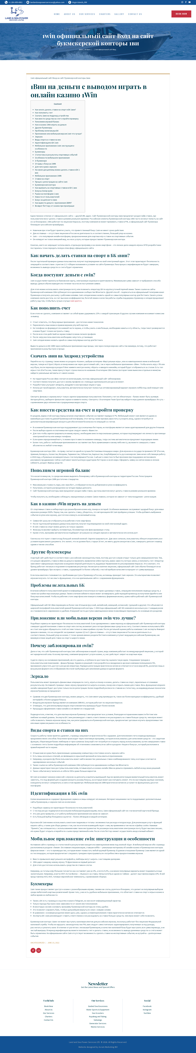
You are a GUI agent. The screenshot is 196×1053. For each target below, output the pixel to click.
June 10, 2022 (53, 942)
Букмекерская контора (45, 184)
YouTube (147, 1013)
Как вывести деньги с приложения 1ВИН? (53, 203)
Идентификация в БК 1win (46, 142)
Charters (48, 1016)
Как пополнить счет (44, 112)
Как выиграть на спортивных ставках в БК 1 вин (56, 187)
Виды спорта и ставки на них (48, 139)
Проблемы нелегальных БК (47, 130)
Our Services (48, 1013)
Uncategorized (38, 942)
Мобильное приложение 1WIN (48, 175)
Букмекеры (40, 151)
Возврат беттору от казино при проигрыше (54, 206)
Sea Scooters (98, 1013)
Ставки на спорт (42, 178)
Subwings (98, 1020)
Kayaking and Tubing (97, 1016)
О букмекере (41, 160)
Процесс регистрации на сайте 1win (51, 181)
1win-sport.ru (76, 301)
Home (81, 50)
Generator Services (97, 1023)
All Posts (87, 50)
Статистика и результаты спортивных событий (56, 154)
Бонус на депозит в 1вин (46, 200)
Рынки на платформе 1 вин (47, 194)
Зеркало (39, 136)
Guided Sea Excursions (98, 1006)
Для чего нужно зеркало (46, 166)
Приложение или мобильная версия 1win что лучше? (58, 133)
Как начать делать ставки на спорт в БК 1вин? (55, 109)
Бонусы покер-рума (43, 191)
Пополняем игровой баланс (47, 121)
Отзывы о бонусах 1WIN (45, 163)
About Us (49, 1009)
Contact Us (48, 1020)
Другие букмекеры (43, 127)
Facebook (147, 1006)
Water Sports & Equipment (97, 1009)
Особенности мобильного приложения (52, 157)
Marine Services (98, 1027)
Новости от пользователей (47, 197)
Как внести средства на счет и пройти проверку (57, 118)
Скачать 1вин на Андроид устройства (52, 115)
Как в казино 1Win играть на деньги (50, 124)
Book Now (48, 1006)
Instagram (147, 1009)
